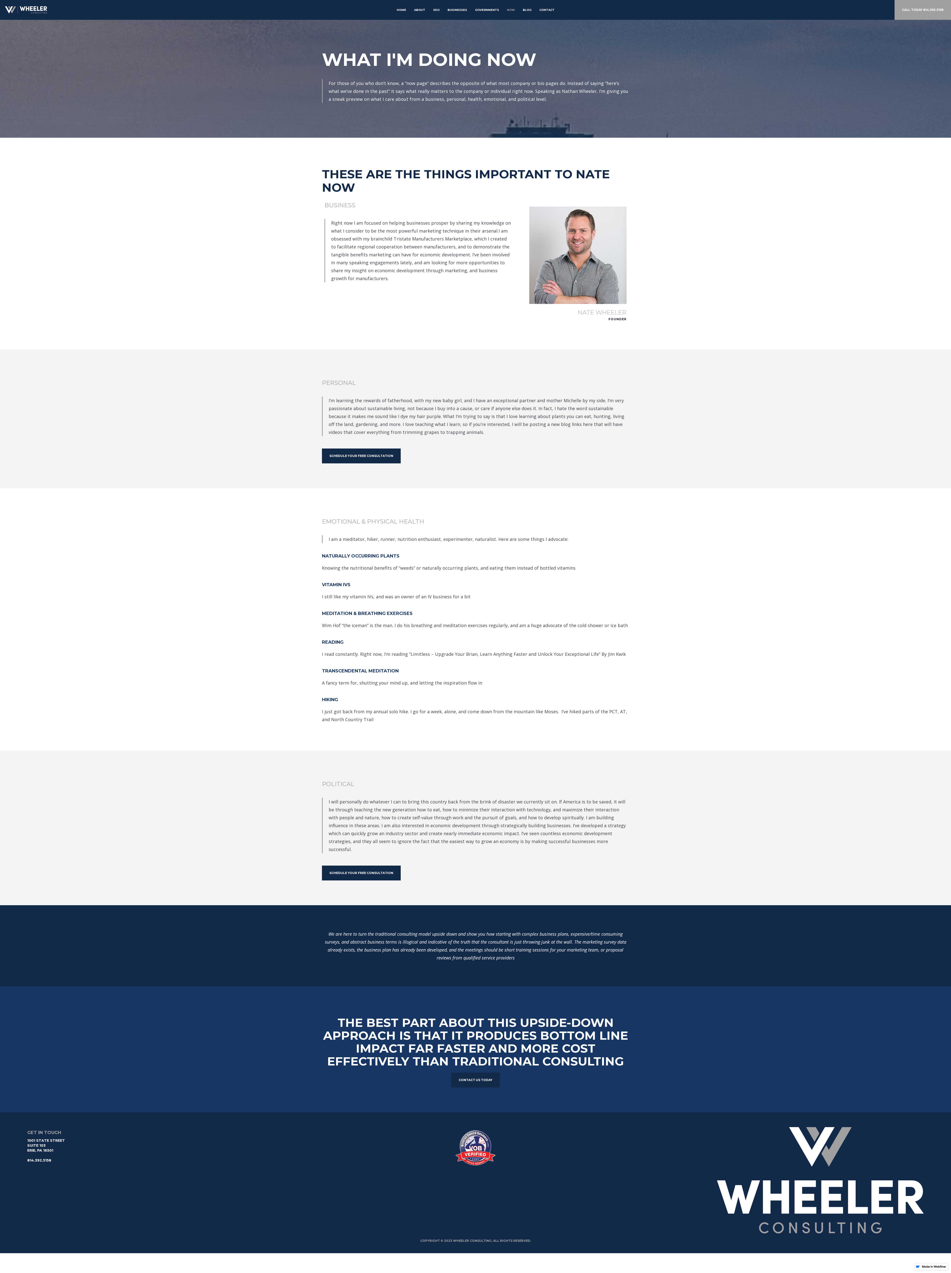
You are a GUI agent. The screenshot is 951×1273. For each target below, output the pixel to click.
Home (401, 10)
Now (511, 10)
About (419, 10)
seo (436, 10)
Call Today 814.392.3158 (923, 10)
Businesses (457, 10)
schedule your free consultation (361, 456)
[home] (21, 10)
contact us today (475, 1080)
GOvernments (487, 10)
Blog (527, 10)
